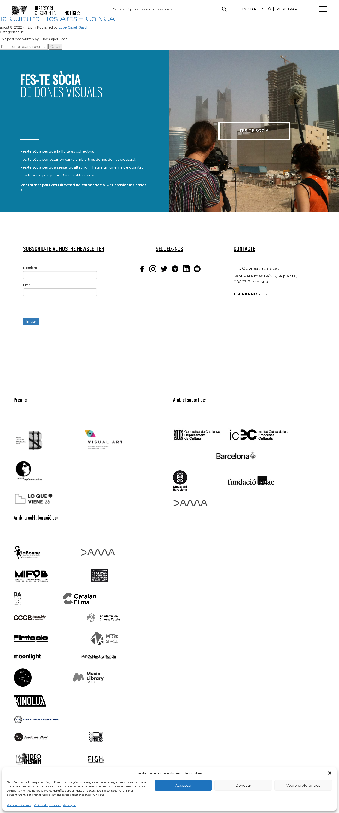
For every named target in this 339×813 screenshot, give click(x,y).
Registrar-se (289, 9)
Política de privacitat (47, 805)
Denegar (243, 785)
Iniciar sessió (256, 9)
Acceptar (183, 785)
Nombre (30, 268)
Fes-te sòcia (254, 131)
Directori (46, 10)
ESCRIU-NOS (247, 294)
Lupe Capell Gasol (73, 27)
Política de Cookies (19, 805)
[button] (329, 773)
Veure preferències (303, 785)
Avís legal (69, 805)
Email (27, 285)
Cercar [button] (55, 47)
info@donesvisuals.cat (256, 268)
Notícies (72, 12)
